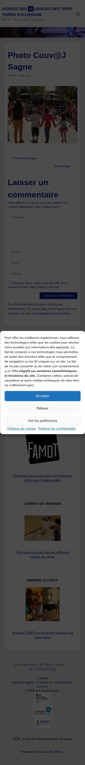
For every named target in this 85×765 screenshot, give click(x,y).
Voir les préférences (42, 421)
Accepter (42, 396)
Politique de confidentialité (56, 428)
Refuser (43, 408)
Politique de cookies (21, 428)
